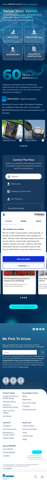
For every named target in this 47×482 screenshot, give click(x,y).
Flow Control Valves (16, 208)
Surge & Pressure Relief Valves (10, 397)
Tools (24, 432)
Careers (6, 456)
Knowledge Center (30, 393)
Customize (22, 266)
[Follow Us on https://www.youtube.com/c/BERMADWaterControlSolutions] (37, 330)
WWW (9, 468)
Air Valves (7, 416)
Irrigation (7, 426)
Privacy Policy (19, 464)
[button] (20, 145)
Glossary (26, 406)
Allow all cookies (23, 259)
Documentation (29, 429)
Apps (24, 439)
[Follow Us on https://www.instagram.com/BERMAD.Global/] (40, 330)
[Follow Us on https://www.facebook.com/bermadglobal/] (43, 330)
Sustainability (9, 452)
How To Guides (29, 403)
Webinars (26, 399)
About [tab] (38, 221)
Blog (24, 396)
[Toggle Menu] (42, 477)
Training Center (29, 409)
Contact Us (37, 452)
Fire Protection (9, 429)
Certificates (27, 436)
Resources (26, 423)
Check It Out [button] (32, 4)
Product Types (9, 393)
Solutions (7, 423)
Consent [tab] (8, 221)
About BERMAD (9, 446)
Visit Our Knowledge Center (23, 307)
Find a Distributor (35, 457)
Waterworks (8, 438)
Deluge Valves (9, 402)
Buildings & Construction (9, 433)
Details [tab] (23, 221)
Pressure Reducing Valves (10, 406)
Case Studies (28, 426)
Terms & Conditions (8, 464)
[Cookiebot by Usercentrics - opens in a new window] (34, 214)
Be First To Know (16, 339)
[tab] (23, 176)
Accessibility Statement (31, 464)
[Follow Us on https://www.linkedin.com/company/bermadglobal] (34, 330)
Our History (8, 449)
